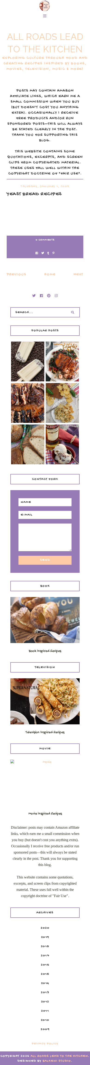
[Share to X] (42, 254)
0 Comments (45, 240)
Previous (16, 274)
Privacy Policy (45, 1043)
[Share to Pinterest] (53, 254)
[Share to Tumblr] (48, 254)
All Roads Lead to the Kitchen (59, 1056)
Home (50, 274)
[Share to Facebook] (37, 254)
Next (78, 274)
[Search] (72, 312)
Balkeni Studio (57, 1061)
